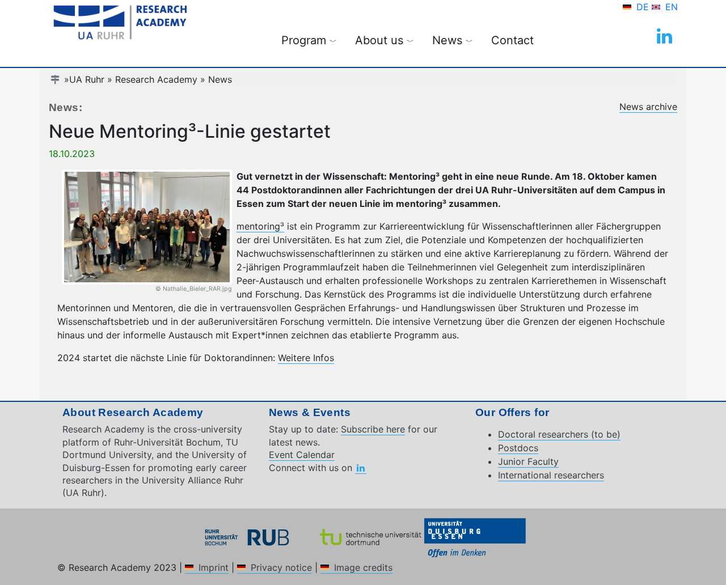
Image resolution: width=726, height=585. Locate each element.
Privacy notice (281, 567)
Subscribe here (373, 429)
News (220, 79)
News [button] (452, 40)
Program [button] (309, 40)
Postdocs (518, 447)
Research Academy (156, 79)
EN (671, 6)
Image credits (363, 567)
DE (644, 6)
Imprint (214, 567)
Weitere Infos (306, 357)
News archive (648, 106)
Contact (512, 40)
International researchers (551, 475)
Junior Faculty (528, 461)
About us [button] (384, 40)
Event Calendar (302, 454)
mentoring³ (260, 226)
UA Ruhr (86, 79)
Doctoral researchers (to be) (559, 434)
